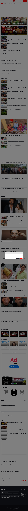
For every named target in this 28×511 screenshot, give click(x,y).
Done (21, 258)
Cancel (18, 258)
